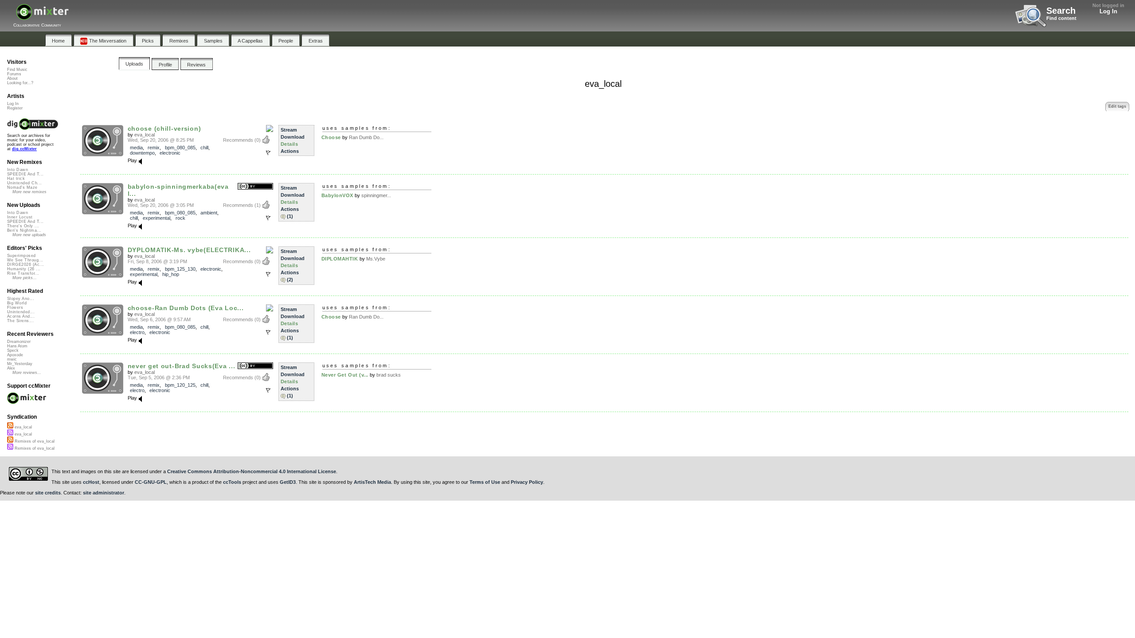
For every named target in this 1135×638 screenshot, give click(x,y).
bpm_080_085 (180, 147)
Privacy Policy (527, 482)
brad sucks (388, 374)
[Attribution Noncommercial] (269, 129)
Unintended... (21, 312)
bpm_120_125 (180, 385)
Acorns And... (21, 316)
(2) (290, 279)
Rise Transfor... (23, 273)
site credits (48, 492)
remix (154, 147)
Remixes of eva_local (34, 441)
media (136, 147)
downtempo (142, 153)
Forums (14, 74)
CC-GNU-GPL (151, 482)
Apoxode (15, 355)
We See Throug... (25, 260)
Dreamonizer (19, 341)
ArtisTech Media (372, 482)
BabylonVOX (337, 195)
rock (180, 218)
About (12, 78)
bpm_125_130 (180, 269)
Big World (17, 303)
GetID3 (288, 482)
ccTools (232, 482)
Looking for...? (20, 83)
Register (15, 108)
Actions (290, 151)
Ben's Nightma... (24, 230)
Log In (1108, 11)
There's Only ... (23, 226)
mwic (12, 359)
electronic (170, 153)
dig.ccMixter (24, 149)
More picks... (24, 278)
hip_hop (170, 274)
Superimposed (21, 255)
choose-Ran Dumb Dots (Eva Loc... (186, 307)
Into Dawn (17, 169)
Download (293, 137)
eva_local (144, 134)
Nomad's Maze (22, 187)
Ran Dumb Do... (366, 137)
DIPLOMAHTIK (339, 258)
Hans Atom (17, 346)
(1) (290, 216)
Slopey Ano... (20, 298)
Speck (13, 350)
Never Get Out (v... (344, 374)
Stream (289, 129)
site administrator (103, 492)
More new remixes (29, 192)
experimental (156, 218)
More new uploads (29, 235)
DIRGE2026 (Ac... (25, 264)
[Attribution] (255, 187)
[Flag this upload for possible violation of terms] (268, 153)
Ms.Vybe (375, 258)
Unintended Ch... (24, 183)
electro (137, 332)
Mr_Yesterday (19, 364)
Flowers (15, 307)
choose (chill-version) (164, 128)
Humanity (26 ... (23, 269)
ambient (208, 212)
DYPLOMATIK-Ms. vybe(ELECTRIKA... (189, 249)
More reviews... (26, 372)
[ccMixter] (42, 16)
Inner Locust (20, 217)
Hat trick (16, 178)
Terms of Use (485, 482)
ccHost (91, 482)
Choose (331, 137)
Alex (11, 368)
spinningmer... (376, 195)
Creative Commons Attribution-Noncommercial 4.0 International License (251, 471)
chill (204, 147)
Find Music (17, 69)
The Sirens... (20, 321)
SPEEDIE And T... (25, 174)
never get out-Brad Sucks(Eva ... (181, 366)
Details (289, 144)
